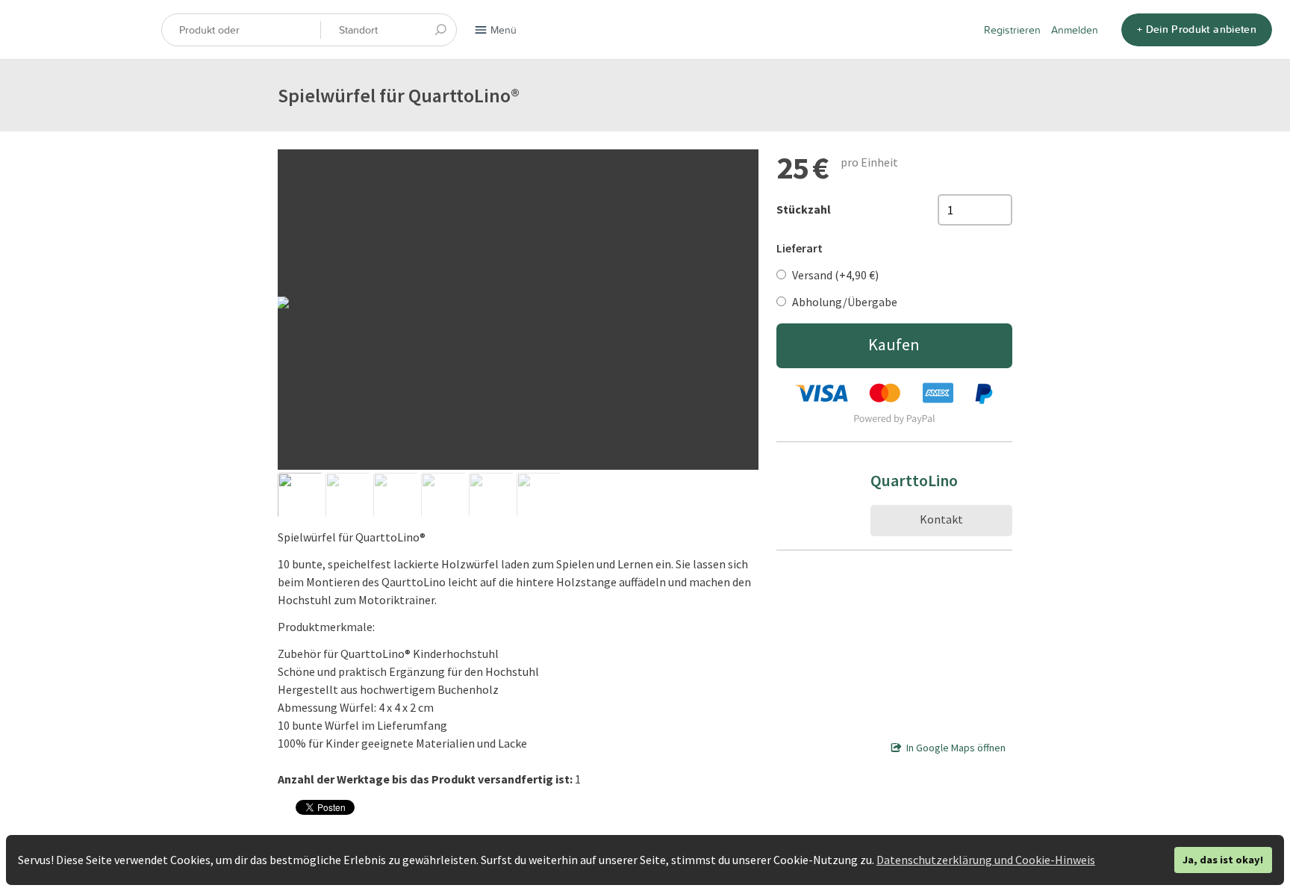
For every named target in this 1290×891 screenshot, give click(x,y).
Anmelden (1074, 29)
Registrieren (1012, 29)
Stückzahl (803, 209)
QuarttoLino (914, 480)
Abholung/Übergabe (844, 301)
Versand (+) (835, 274)
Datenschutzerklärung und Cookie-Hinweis (985, 859)
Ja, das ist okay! (1222, 859)
